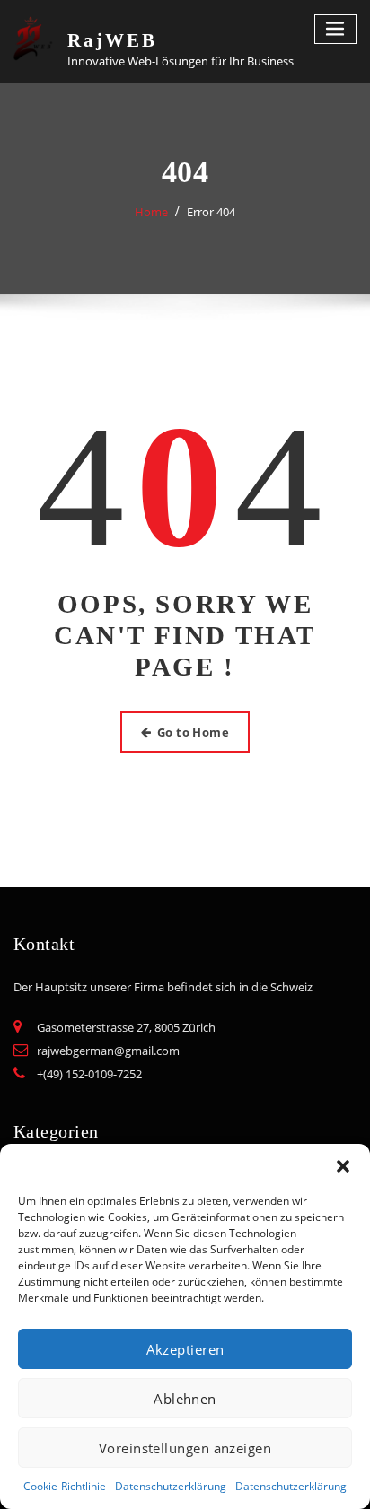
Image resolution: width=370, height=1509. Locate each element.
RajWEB (112, 40)
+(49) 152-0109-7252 (89, 1074)
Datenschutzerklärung (170, 1486)
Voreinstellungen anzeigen (185, 1448)
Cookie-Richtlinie (64, 1486)
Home (151, 212)
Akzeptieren (185, 1349)
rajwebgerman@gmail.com (108, 1050)
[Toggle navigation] (335, 29)
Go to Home (193, 732)
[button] (343, 1166)
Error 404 (211, 212)
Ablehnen (185, 1399)
